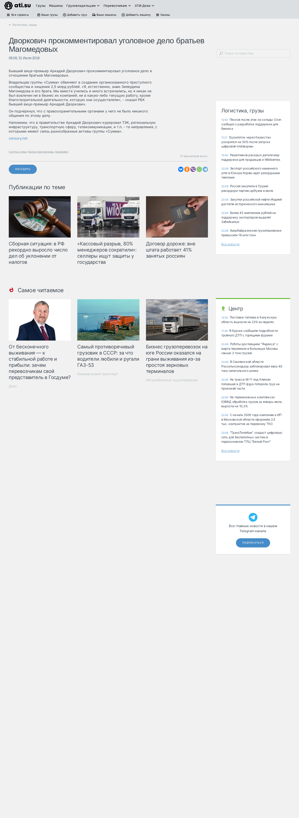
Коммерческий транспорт (97, 374)
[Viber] (193, 169)
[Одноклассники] (187, 169)
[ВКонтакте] (180, 169)
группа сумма (18, 151)
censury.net (18, 138)
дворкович (62, 151)
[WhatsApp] (199, 169)
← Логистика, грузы (23, 24)
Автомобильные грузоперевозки (172, 380)
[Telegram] (205, 169)
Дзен (13, 386)
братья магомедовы (41, 151)
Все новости (230, 244)
